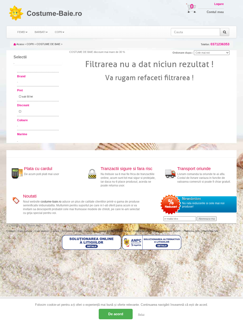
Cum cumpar (25, 231)
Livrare (55, 231)
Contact (11, 231)
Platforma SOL (191, 231)
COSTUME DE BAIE (48, 44)
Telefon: (215, 44)
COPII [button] (58, 32)
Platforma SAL (210, 231)
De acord (115, 314)
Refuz (141, 314)
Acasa (20, 44)
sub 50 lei (27, 96)
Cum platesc (42, 231)
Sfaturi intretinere (163, 231)
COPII (30, 44)
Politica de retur (142, 231)
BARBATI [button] (40, 32)
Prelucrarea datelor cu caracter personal (107, 231)
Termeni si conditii (72, 231)
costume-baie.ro (51, 201)
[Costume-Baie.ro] (16, 13)
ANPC (177, 231)
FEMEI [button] (21, 32)
